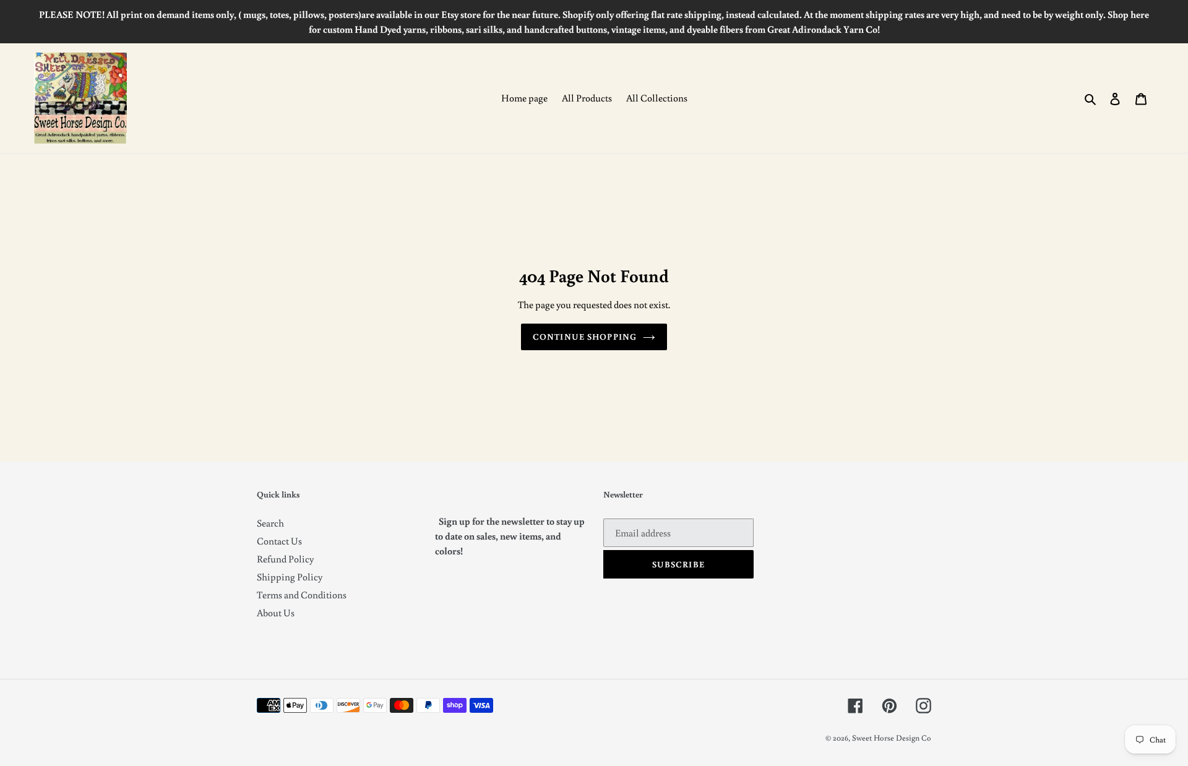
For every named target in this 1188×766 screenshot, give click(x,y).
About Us (276, 612)
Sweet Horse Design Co (891, 738)
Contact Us (279, 541)
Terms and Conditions (301, 594)
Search (270, 523)
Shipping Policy (289, 576)
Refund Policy (285, 559)
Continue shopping (585, 336)
